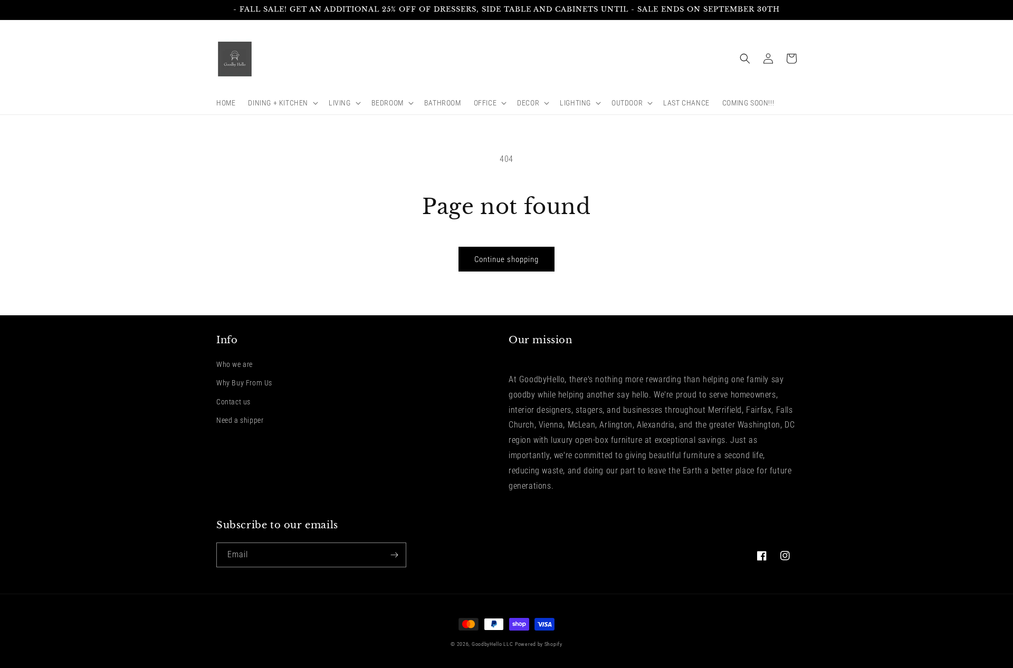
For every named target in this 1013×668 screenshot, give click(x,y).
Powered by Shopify (538, 644)
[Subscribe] (394, 555)
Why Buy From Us (244, 383)
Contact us (233, 402)
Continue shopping (506, 259)
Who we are (234, 364)
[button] (282, 103)
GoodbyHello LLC (492, 644)
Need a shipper (239, 420)
